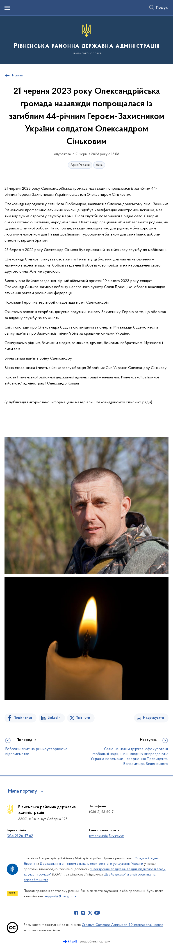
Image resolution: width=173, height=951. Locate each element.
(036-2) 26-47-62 (20, 836)
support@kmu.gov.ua (60, 896)
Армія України (80, 165)
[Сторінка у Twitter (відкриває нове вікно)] (90, 912)
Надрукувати (153, 718)
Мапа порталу (22, 791)
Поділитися (23, 718)
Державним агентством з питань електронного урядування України (91, 864)
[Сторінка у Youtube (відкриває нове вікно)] (97, 912)
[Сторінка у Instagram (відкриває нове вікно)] (83, 912)
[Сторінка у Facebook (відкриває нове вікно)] (76, 912)
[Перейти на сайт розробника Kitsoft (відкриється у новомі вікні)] (70, 941)
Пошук (162, 8)
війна (99, 165)
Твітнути (83, 718)
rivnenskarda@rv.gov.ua (106, 836)
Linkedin (54, 718)
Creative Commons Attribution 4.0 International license (122, 925)
